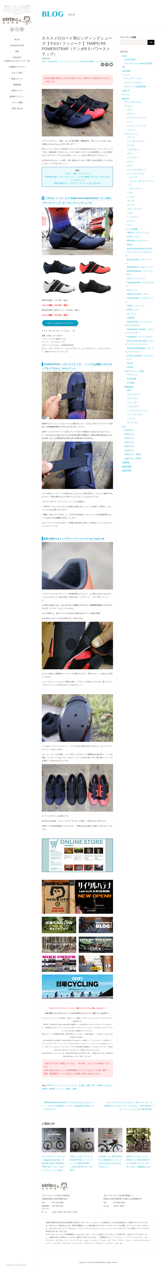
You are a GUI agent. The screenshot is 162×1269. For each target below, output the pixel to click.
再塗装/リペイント (17, 96)
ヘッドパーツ (132, 217)
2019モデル (129, 434)
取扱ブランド (17, 79)
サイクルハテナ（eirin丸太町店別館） (81, 61)
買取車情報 (126, 471)
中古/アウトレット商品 (134, 371)
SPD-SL (50, 1085)
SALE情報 (126, 71)
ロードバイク (132, 423)
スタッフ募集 (17, 102)
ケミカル (131, 145)
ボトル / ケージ (135, 189)
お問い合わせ (17, 108)
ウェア (130, 109)
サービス (125, 94)
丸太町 (82, 1085)
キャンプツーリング (132, 78)
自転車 (44, 1089)
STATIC (130, 367)
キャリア (133, 177)
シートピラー (132, 157)
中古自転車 (131, 379)
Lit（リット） (132, 314)
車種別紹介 (129, 387)
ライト (130, 225)
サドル (130, 153)
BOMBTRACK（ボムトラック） (140, 267)
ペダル (130, 213)
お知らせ (125, 90)
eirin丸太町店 (52, 61)
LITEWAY (131, 318)
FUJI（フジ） (133, 290)
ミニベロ (131, 419)
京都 (88, 1085)
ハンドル (131, 197)
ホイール (131, 221)
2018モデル (129, 430)
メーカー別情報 (131, 229)
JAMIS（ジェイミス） (136, 306)
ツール (130, 193)
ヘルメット (131, 130)
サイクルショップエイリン (16, 1265)
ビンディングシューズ (104, 61)
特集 (17, 51)
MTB (129, 390)
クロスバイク (132, 398)
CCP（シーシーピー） (136, 278)
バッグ (130, 122)
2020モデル (129, 438)
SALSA (130, 363)
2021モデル (129, 442)
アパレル (62, 61)
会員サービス (17, 90)
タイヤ (130, 165)
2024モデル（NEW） (133, 454)
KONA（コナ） (133, 310)
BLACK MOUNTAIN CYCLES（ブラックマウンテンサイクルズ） (138, 252)
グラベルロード (133, 394)
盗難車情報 (126, 466)
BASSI (130, 245)
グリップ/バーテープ (136, 141)
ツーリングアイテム (135, 174)
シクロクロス (132, 406)
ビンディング (60, 1085)
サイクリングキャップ (136, 118)
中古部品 (131, 383)
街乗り (68, 1089)
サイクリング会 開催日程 (135, 86)
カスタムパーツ (131, 134)
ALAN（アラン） (134, 236)
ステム (130, 161)
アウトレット (132, 375)
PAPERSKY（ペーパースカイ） (140, 337)
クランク (131, 137)
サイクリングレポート (133, 82)
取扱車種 (17, 85)
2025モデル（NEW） (133, 458)
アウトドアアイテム (132, 102)
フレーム (131, 205)
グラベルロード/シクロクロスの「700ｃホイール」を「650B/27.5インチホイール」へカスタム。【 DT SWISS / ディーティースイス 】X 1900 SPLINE (127, 1105)
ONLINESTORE (17, 45)
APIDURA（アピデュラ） (138, 241)
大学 (93, 1085)
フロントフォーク (134, 209)
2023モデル (129, 450)
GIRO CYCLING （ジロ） (138, 294)
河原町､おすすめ (104, 1085)
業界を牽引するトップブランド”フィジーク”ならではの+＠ (77, 183)
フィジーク (72, 1085)
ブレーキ (131, 201)
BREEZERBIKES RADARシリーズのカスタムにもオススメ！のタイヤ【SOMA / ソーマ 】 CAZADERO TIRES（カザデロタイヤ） (69, 1105)
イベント (125, 75)
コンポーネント (133, 149)
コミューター (132, 402)
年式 (124, 427)
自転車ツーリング (56, 1089)
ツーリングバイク (134, 414)
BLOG (17, 39)
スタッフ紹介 (17, 73)
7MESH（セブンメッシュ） (139, 232)
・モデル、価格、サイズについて (77, 174)
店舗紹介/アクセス (17, 67)
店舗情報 (125, 462)
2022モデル (129, 446)
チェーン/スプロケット (136, 170)
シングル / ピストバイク (137, 410)
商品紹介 (125, 99)
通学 (75, 1089)
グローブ (131, 113)
